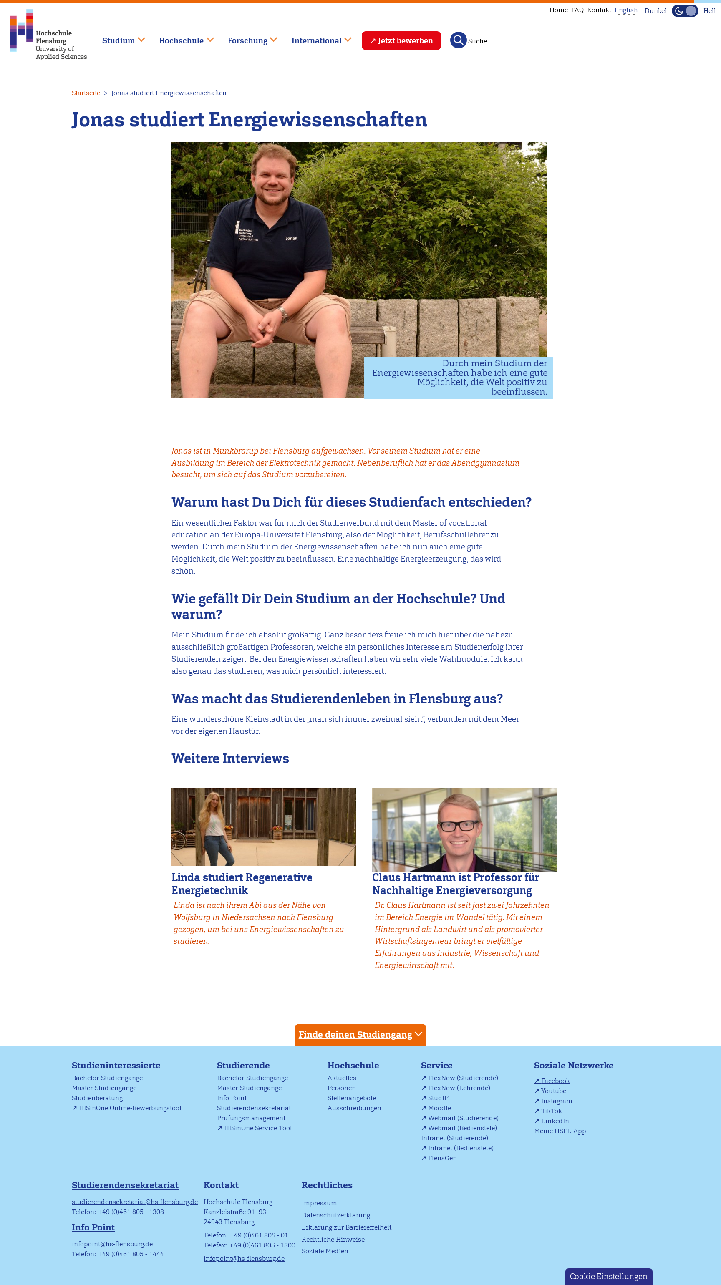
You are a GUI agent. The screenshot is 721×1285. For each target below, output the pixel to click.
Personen (342, 1087)
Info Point (232, 1098)
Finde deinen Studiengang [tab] (355, 1034)
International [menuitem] (311, 36)
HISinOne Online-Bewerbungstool (130, 1108)
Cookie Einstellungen (609, 1276)
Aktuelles (342, 1077)
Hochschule (353, 1065)
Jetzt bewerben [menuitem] (405, 40)
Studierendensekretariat (254, 1108)
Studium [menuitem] (112, 36)
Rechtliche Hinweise (333, 1239)
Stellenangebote (352, 1098)
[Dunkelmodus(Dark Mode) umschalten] (685, 11)
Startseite (86, 92)
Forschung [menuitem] (241, 36)
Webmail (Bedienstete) (462, 1128)
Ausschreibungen (354, 1108)
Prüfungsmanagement (251, 1118)
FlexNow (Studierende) (463, 1077)
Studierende (243, 1065)
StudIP (438, 1098)
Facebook (555, 1080)
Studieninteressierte (116, 1065)
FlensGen (442, 1158)
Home (559, 9)
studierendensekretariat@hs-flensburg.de (135, 1201)
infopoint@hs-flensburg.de (112, 1244)
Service (437, 1065)
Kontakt (599, 9)
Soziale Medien (325, 1251)
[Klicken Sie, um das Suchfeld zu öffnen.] (458, 40)
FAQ (577, 9)
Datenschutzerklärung (336, 1215)
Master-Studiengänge (104, 1087)
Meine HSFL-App (560, 1130)
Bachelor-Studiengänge (107, 1077)
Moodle (439, 1108)
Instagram (556, 1100)
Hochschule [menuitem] (175, 36)
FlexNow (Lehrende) (459, 1087)
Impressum (319, 1203)
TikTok (551, 1110)
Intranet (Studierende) (454, 1138)
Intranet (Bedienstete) (461, 1148)
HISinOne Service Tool (258, 1128)
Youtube (553, 1090)
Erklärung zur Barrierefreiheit (346, 1227)
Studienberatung (97, 1098)
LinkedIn (555, 1120)
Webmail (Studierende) (463, 1118)
